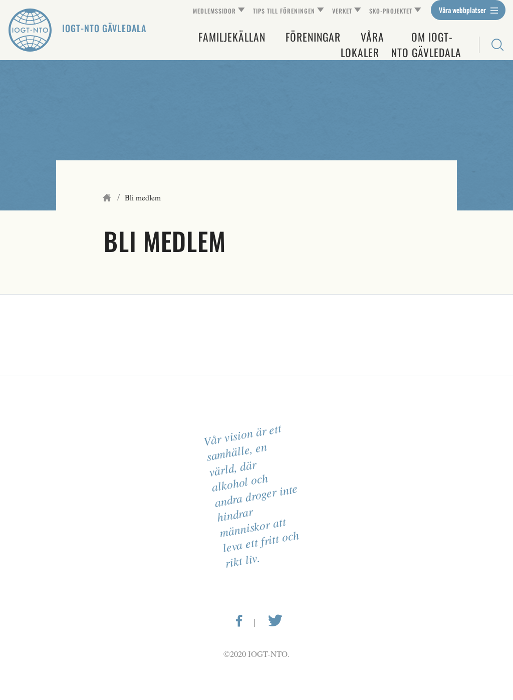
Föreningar (313, 37)
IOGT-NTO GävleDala (104, 28)
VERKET (342, 11)
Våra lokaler (362, 44)
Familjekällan (232, 37)
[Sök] (492, 45)
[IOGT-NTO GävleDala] (30, 30)
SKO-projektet (390, 11)
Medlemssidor (214, 11)
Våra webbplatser (463, 10)
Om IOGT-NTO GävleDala (426, 44)
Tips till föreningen (284, 11)
